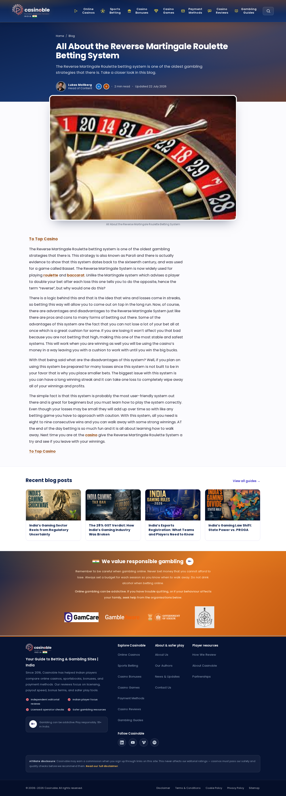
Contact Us (163, 687)
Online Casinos (129, 655)
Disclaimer (163, 788)
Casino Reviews (129, 709)
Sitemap (254, 788)
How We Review (204, 655)
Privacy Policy (235, 788)
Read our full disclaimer (102, 766)
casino (91, 435)
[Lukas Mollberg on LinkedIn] (99, 86)
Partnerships (201, 676)
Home (60, 36)
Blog (72, 36)
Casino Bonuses (129, 676)
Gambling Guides (130, 720)
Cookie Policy (214, 788)
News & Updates (167, 676)
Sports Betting (128, 665)
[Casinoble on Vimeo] (143, 742)
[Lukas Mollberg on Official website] (106, 86)
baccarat (75, 275)
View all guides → (246, 481)
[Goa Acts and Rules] (204, 617)
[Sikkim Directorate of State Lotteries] (164, 617)
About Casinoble (204, 665)
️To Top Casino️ (43, 239)
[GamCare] (81, 617)
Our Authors (163, 665)
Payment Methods (131, 698)
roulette (50, 275)
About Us (161, 655)
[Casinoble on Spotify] (154, 742)
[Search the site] (268, 11)
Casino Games (129, 687)
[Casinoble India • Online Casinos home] (31, 9)
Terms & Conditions (188, 788)
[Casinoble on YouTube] (133, 742)
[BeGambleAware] (122, 617)
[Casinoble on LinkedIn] (122, 742)
